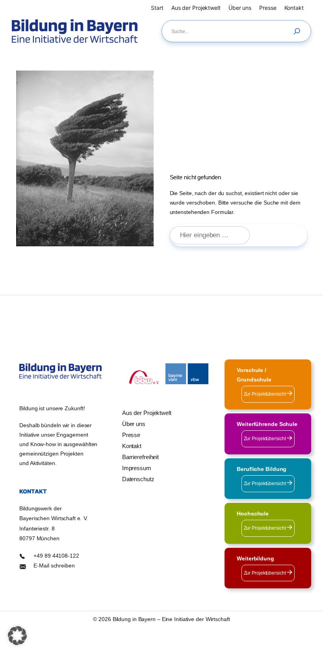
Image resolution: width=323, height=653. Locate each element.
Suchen (282, 235)
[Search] (299, 31)
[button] (17, 635)
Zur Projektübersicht (265, 394)
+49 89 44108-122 (56, 556)
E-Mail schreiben (53, 565)
